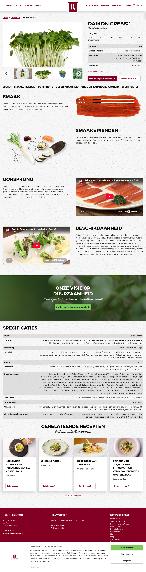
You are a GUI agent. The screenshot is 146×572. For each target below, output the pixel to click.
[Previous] (6, 73)
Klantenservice (116, 519)
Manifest (113, 534)
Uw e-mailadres (57, 525)
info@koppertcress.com (13, 533)
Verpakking (115, 539)
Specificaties (129, 86)
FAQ (112, 537)
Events (38, 5)
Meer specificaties (95, 72)
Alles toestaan (127, 547)
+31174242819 (8, 531)
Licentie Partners (117, 529)
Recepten (116, 5)
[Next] (78, 73)
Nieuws (28, 5)
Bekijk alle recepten (73, 495)
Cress (99, 33)
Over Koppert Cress (118, 521)
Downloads (115, 532)
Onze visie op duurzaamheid (100, 86)
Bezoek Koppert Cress (119, 524)
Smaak (7, 86)
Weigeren (127, 561)
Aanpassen (125, 554)
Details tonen (35, 567)
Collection (8, 5)
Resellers (104, 5)
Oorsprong (45, 86)
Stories (19, 5)
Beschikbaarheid (67, 86)
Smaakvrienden (24, 86)
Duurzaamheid (91, 5)
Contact (127, 5)
